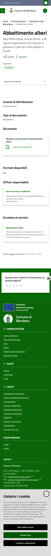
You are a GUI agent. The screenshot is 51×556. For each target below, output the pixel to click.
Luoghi (6, 444)
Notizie (6, 370)
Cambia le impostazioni (25, 543)
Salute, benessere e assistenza (16, 397)
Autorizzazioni (9, 425)
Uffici (5, 343)
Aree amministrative (11, 339)
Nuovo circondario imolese (12, 3)
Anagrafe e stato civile (12, 409)
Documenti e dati (36, 21)
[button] (45, 10)
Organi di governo (10, 335)
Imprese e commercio (12, 421)
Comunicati (8, 374)
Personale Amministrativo (14, 351)
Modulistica (8, 24)
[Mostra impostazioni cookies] (48, 278)
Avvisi (5, 378)
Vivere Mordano (11, 437)
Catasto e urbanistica (12, 405)
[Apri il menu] (2, 10)
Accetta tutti (25, 535)
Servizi (10, 387)
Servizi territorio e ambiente (18, 191)
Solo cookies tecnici (25, 527)
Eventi (6, 448)
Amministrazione (18, 21)
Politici (6, 347)
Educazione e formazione (13, 393)
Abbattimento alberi (14, 227)
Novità (10, 364)
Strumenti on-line (10, 429)
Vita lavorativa (9, 401)
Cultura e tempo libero (12, 413)
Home (5, 21)
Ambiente (7, 417)
